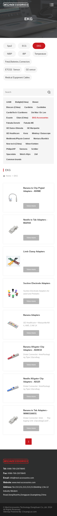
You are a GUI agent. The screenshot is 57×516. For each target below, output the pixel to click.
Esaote (9, 118)
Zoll (36, 154)
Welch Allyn (25, 154)
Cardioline (41, 107)
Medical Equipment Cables (17, 77)
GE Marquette (33, 128)
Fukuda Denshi (13, 123)
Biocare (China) (13, 107)
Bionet (35, 102)
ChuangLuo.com (29, 512)
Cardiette (28, 107)
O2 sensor (30, 69)
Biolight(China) (21, 102)
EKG (39, 46)
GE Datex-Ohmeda (14, 128)
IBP (24, 54)
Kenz (25, 133)
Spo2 (9, 46)
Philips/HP (11, 149)
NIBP (9, 54)
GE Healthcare (12, 133)
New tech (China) (14, 144)
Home (8, 176)
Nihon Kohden (32, 144)
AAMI (8, 102)
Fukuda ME (29, 123)
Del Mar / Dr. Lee (38, 112)
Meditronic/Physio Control (18, 138)
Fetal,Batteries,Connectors (17, 62)
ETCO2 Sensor (12, 69)
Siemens (23, 149)
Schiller (34, 149)
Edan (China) (22, 118)
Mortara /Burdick (41, 138)
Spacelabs (11, 154)
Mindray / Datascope (41, 133)
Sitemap (6, 512)
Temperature (40, 54)
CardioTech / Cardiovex (16, 112)
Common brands (13, 159)
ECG (24, 46)
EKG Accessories (40, 118)
